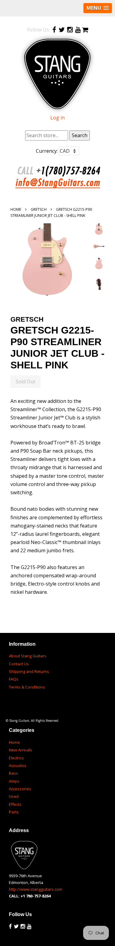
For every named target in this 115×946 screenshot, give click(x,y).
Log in (57, 117)
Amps (14, 781)
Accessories (20, 788)
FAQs (13, 679)
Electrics (16, 758)
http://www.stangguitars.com (35, 889)
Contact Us (19, 664)
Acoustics (17, 765)
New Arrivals (20, 750)
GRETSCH (39, 209)
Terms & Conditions (27, 687)
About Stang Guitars (27, 656)
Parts (14, 812)
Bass (13, 773)
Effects (15, 804)
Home (15, 209)
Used (14, 796)
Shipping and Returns (29, 671)
